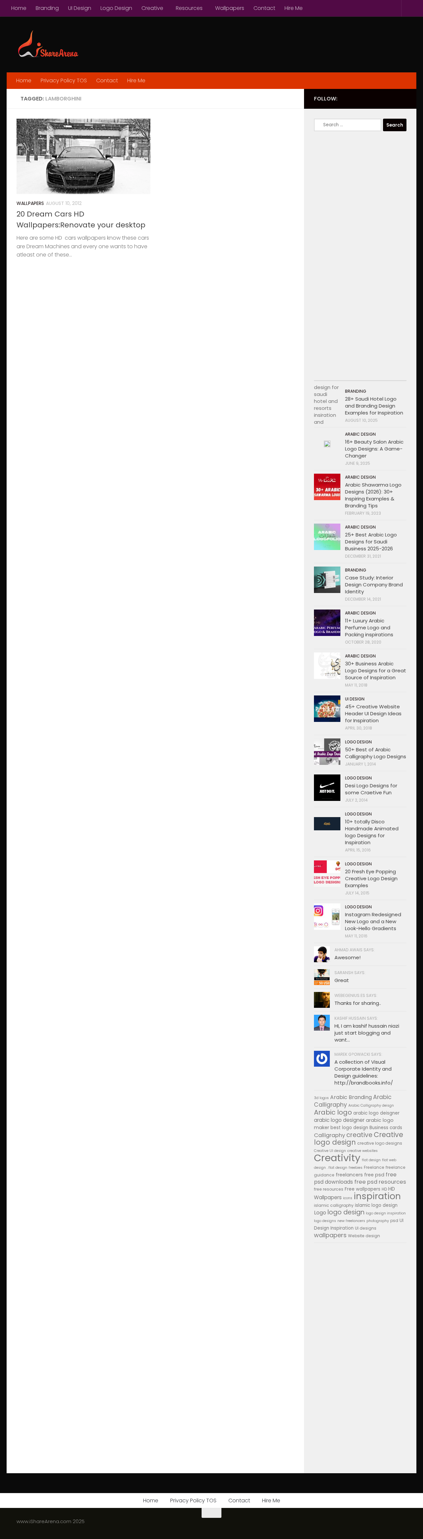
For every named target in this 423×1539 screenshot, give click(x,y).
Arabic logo (333, 1112)
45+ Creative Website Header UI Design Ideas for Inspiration (373, 713)
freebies (356, 1167)
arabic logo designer (339, 1120)
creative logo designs (379, 1143)
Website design (364, 1236)
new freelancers (351, 1220)
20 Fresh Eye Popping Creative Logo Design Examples (371, 878)
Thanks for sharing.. (357, 1003)
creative (359, 1134)
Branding (47, 8)
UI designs (365, 1228)
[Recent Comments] (371, 374)
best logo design (349, 1128)
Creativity (337, 1157)
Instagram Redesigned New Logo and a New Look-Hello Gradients (373, 921)
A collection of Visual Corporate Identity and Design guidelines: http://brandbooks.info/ (363, 1072)
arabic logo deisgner (376, 1113)
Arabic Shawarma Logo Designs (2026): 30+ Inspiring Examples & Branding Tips (373, 495)
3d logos (321, 1097)
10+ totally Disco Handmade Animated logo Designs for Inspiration (372, 832)
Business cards (385, 1128)
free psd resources (380, 1182)
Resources (189, 8)
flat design (371, 1160)
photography (377, 1220)
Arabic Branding (351, 1097)
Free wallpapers (362, 1189)
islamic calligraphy (334, 1205)
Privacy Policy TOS (64, 80)
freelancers (349, 1174)
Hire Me (294, 8)
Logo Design (116, 8)
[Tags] (394, 374)
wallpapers (330, 1235)
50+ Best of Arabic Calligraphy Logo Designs (375, 753)
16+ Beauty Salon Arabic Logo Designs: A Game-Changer (374, 448)
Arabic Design (360, 434)
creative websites (362, 1150)
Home (18, 8)
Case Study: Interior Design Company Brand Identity (374, 584)
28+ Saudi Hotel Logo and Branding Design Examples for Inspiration (374, 405)
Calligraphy (329, 1135)
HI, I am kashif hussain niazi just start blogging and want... (366, 1032)
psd (394, 1220)
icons (347, 1198)
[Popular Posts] (348, 374)
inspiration (377, 1196)
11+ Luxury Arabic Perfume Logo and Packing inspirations (369, 627)
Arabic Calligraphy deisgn (371, 1105)
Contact (264, 8)
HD (384, 1189)
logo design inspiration (386, 1213)
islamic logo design (376, 1205)
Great (341, 980)
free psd (374, 1174)
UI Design (79, 8)
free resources (328, 1189)
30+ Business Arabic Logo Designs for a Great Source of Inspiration (375, 670)
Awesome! (347, 957)
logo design (346, 1212)
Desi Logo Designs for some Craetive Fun (371, 789)
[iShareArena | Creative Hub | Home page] (48, 44)
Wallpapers (229, 8)
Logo (320, 1212)
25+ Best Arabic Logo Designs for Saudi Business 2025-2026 (371, 541)
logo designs (325, 1220)
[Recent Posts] (325, 374)
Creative (152, 8)
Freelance (374, 1167)
